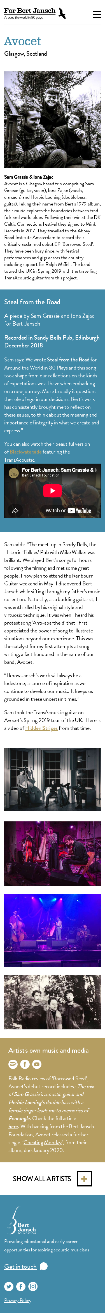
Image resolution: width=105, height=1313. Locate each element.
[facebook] (24, 1064)
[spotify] (13, 1064)
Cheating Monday (43, 1142)
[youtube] (36, 1064)
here (13, 1126)
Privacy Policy (17, 1300)
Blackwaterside (25, 452)
